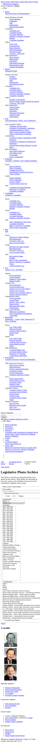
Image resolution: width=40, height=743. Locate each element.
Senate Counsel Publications (18, 369)
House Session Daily (16, 379)
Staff (11, 23)
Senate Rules (13, 109)
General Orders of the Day (18, 184)
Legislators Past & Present (18, 392)
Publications (9, 357)
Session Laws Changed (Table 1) (20, 293)
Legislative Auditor (15, 371)
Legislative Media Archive (18, 352)
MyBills (12, 258)
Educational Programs (16, 63)
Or (14, 496)
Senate (7, 69)
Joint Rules (13, 61)
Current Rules (14, 300)
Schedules (8, 159)
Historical (8, 430)
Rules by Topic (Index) (17, 302)
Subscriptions (13, 117)
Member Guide (14, 384)
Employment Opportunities (14, 451)
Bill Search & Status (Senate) (19, 247)
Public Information (15, 50)
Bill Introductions (15, 239)
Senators (12, 77)
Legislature (9, 432)
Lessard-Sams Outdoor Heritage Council (23, 145)
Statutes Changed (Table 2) (18, 294)
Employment (13, 25)
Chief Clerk (13, 44)
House (7, 12)
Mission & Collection (12, 448)
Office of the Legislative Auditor (20, 132)
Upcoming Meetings (16, 34)
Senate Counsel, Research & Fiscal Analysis (24, 101)
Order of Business (15, 168)
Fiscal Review (14, 403)
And (8, 496)
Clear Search (5, 467)
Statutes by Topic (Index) (17, 279)
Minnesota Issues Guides (17, 405)
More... (11, 147)
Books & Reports (11, 425)
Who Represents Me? (16, 27)
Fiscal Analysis (14, 46)
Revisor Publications (16, 373)
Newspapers (9, 428)
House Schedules (15, 166)
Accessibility (13, 155)
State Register (14, 308)
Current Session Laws (16, 266)
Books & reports (14, 409)
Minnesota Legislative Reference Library (14, 419)
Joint (6, 119)
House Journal (14, 57)
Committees (9, 193)
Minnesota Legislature (10, 4)
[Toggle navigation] (2, 8)
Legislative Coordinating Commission (22, 128)
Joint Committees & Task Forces (20, 222)
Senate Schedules (15, 178)
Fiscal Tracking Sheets (17, 243)
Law (6, 268)
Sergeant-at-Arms (15, 52)
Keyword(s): (7, 489)
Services (15, 449)
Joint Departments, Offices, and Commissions (20, 120)
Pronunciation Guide (16, 65)
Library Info (9, 446)
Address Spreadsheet (16, 67)
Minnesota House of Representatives (17, 13)
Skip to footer (33, 2)
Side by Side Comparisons (18, 228)
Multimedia (9, 317)
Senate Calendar (14, 182)
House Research (14, 48)
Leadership (13, 21)
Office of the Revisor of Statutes (20, 134)
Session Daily (14, 333)
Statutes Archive (14, 281)
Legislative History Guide (18, 390)
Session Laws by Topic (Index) (19, 289)
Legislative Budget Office (18, 126)
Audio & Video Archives (17, 331)
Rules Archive (14, 304)
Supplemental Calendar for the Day (21, 172)
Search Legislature (7, 6)
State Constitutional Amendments (20, 314)
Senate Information (15, 386)
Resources (17, 444)
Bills (6, 229)
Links (7, 440)
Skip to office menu (21, 2)
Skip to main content (8, 2)
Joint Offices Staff (15, 153)
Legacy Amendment (16, 157)
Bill (19, 241)
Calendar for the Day (16, 170)
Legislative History (11, 442)
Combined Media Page (17, 350)
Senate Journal (14, 107)
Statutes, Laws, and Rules (14, 270)
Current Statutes (14, 277)
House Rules (13, 59)
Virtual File (24, 434)
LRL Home (3, 463)
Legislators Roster (15, 382)
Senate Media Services (17, 344)
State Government (19, 432)
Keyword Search (15, 275)
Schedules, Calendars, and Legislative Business (21, 161)
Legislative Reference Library (19, 130)
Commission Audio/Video (18, 356)
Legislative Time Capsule (17, 398)
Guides (7, 438)
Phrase (21, 496)
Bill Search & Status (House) (19, 237)
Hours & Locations (26, 448)
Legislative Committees (13, 195)
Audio (19, 327)
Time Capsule (15, 434)
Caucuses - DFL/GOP (16, 54)
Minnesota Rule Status (17, 306)
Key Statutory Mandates (26, 449)
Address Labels (14, 115)
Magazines (8, 427)
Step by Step (9, 444)
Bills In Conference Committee (19, 226)
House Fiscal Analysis (16, 365)
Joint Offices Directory (17, 151)
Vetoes (11, 264)
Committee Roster (15, 33)
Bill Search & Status (16, 256)
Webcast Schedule (15, 329)
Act (22, 241)
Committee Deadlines (16, 40)
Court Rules (13, 315)
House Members (14, 19)
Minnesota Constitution (17, 312)
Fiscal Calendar (14, 174)
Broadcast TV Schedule (17, 189)
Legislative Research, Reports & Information (20, 359)
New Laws (13, 407)
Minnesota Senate (11, 71)
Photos (11, 335)
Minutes (12, 38)
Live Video (13, 327)
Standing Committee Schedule (19, 36)
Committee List (14, 31)
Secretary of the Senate (17, 99)
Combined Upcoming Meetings (20, 187)
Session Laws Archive (16, 291)
